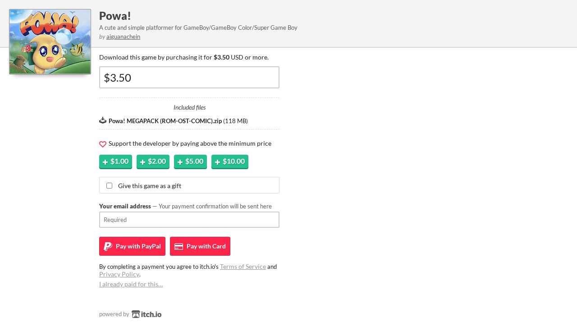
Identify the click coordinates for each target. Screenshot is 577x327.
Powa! (115, 15)
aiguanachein (123, 36)
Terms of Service (243, 266)
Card (205, 246)
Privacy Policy (119, 274)
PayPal (137, 246)
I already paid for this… (131, 284)
